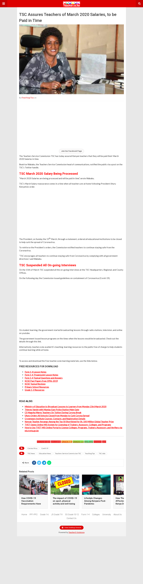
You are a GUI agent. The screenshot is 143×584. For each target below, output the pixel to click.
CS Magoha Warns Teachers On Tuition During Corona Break (53, 412)
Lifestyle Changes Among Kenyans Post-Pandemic (95, 501)
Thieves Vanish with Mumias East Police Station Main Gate (52, 409)
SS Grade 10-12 (72, 514)
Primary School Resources (37, 387)
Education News (45, 453)
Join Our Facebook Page (71, 151)
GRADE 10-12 (43, 441)
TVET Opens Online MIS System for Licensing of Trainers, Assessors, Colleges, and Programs (68, 424)
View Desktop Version (72, 528)
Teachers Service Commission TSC (68, 453)
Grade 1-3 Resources (34, 390)
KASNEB (98, 441)
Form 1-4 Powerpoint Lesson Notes (41, 375)
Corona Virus (32, 448)
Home (24, 514)
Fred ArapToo (28, 97)
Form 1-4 (85, 514)
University (106, 514)
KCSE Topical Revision (35, 384)
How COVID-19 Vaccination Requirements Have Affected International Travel (32, 504)
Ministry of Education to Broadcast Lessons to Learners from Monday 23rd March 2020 (65, 406)
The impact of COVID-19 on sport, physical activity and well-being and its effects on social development (65, 504)
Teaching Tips (90, 453)
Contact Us (71, 518)
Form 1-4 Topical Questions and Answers (44, 378)
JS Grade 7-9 (56, 514)
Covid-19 (44, 448)
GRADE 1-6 (78, 441)
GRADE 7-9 (66, 441)
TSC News (31, 453)
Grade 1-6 (44, 514)
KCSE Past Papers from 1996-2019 (41, 381)
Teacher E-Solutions (76, 532)
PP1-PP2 (88, 441)
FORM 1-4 (56, 441)
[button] (3, 3)
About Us (118, 514)
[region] (71, 124)
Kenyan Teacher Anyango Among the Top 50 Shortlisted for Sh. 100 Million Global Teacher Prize (69, 421)
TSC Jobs (102, 453)
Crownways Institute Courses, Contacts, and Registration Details (55, 418)
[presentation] (119, 492)
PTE (104, 441)
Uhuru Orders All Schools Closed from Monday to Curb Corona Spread (57, 415)
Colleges (96, 514)
